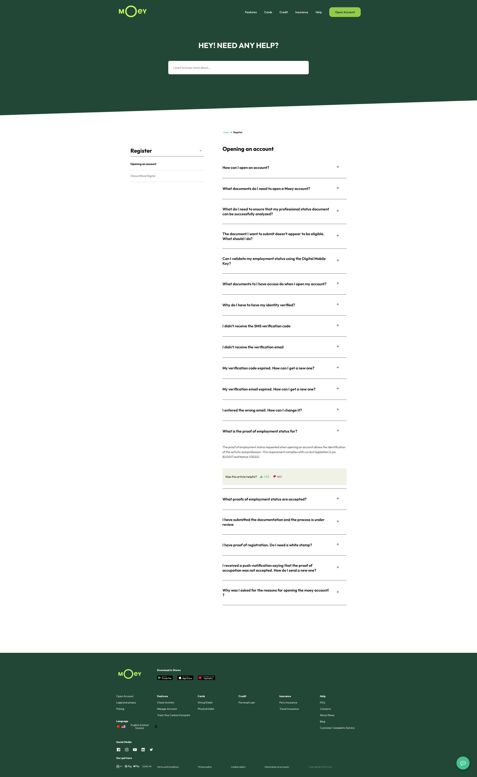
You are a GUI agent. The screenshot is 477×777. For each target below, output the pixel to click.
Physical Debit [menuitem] (206, 708)
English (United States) (140, 727)
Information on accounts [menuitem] (277, 766)
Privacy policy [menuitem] (205, 766)
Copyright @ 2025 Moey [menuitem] (320, 766)
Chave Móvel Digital (142, 176)
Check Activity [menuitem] (165, 702)
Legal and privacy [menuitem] (126, 702)
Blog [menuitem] (322, 721)
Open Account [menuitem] (125, 696)
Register (141, 150)
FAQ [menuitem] (322, 702)
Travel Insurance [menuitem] (289, 708)
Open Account (345, 12)
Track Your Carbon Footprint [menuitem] (173, 715)
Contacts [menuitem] (325, 708)
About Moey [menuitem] (327, 715)
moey (226, 132)
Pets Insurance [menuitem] (288, 702)
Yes (266, 476)
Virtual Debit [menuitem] (205, 702)
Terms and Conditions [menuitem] (168, 766)
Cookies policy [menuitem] (238, 766)
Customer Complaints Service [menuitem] (337, 727)
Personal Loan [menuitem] (246, 702)
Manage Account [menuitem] (167, 708)
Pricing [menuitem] (120, 708)
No (279, 476)
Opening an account (143, 164)
